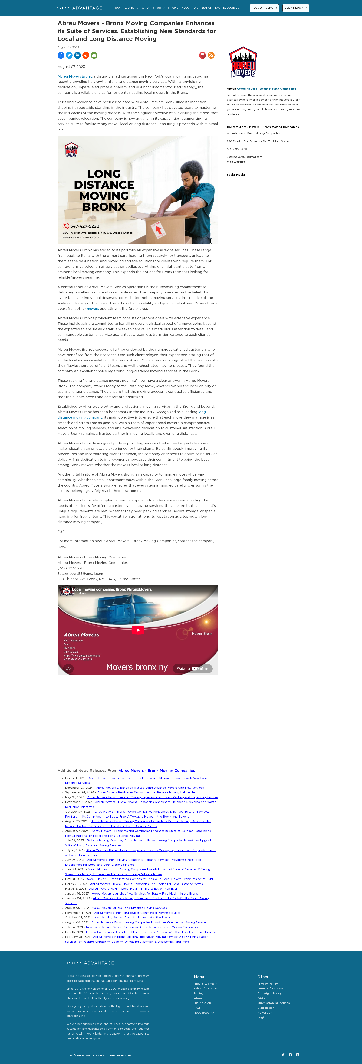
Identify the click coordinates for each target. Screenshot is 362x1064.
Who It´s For (151, 8)
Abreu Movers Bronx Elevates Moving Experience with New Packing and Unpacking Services (152, 797)
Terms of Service (270, 988)
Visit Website (236, 162)
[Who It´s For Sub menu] (164, 8)
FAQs (261, 998)
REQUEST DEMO (263, 8)
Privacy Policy (267, 984)
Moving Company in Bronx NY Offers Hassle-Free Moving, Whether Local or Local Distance (151, 932)
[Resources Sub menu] (242, 8)
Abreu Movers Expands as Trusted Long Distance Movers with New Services (150, 788)
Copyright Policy (269, 993)
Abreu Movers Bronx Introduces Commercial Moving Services (137, 913)
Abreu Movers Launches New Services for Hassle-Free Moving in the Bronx (145, 893)
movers (93, 308)
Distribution (203, 8)
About (186, 8)
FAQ (217, 8)
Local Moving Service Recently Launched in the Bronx (131, 917)
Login (261, 1017)
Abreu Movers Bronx (75, 76)
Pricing (173, 8)
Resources (231, 8)
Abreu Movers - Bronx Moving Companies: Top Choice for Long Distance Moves (146, 884)
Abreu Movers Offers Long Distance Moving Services (129, 908)
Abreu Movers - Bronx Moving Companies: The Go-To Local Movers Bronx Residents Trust (150, 879)
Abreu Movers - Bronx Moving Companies (156, 770)
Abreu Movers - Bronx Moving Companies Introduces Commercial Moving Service (148, 922)
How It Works (124, 8)
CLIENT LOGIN (294, 8)
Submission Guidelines (273, 1003)
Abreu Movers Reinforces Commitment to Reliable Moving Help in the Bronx (151, 792)
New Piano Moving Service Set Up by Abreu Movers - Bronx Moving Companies (142, 927)
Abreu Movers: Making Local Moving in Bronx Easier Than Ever (133, 889)
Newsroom (265, 1013)
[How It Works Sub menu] (137, 8)
